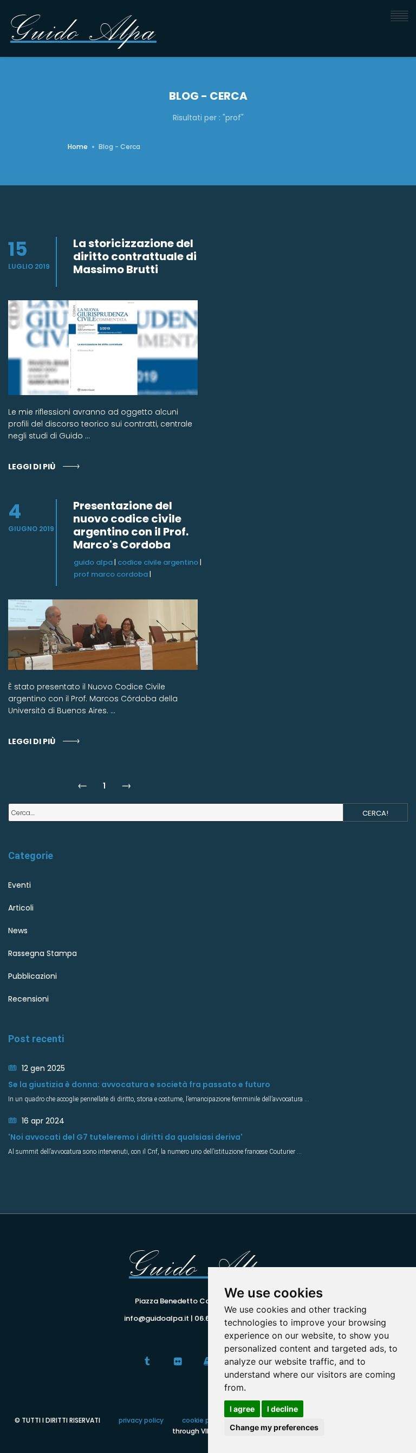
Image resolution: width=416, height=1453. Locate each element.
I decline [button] (282, 1408)
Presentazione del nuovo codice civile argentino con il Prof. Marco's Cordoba (130, 525)
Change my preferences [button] (274, 1427)
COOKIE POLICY (203, 1420)
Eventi (19, 885)
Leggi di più (31, 466)
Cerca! (375, 813)
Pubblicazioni (32, 976)
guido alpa (93, 562)
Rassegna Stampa (42, 953)
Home (78, 146)
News (18, 930)
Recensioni (28, 998)
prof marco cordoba (111, 574)
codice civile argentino (158, 562)
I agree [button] (242, 1408)
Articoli (21, 907)
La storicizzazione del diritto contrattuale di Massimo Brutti (135, 256)
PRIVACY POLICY (141, 1420)
